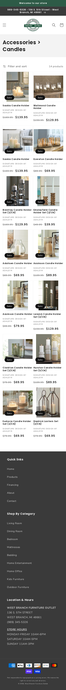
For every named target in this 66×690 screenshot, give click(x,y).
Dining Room (15, 531)
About (10, 493)
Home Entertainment (19, 563)
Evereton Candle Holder (48, 159)
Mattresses (13, 547)
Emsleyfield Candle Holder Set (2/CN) (45, 211)
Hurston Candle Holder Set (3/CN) (47, 369)
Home (10, 469)
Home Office (14, 571)
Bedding (12, 555)
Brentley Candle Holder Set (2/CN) (17, 211)
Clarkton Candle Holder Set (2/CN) (17, 369)
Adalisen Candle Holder (17, 263)
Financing (12, 485)
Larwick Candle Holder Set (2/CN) (47, 315)
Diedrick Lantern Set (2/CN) (45, 422)
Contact (11, 501)
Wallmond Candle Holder (44, 107)
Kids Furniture (15, 579)
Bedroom (12, 539)
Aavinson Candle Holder (48, 263)
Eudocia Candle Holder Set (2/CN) (17, 422)
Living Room (14, 523)
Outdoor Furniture (18, 587)
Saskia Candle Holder (16, 105)
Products (12, 477)
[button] (4, 25)
